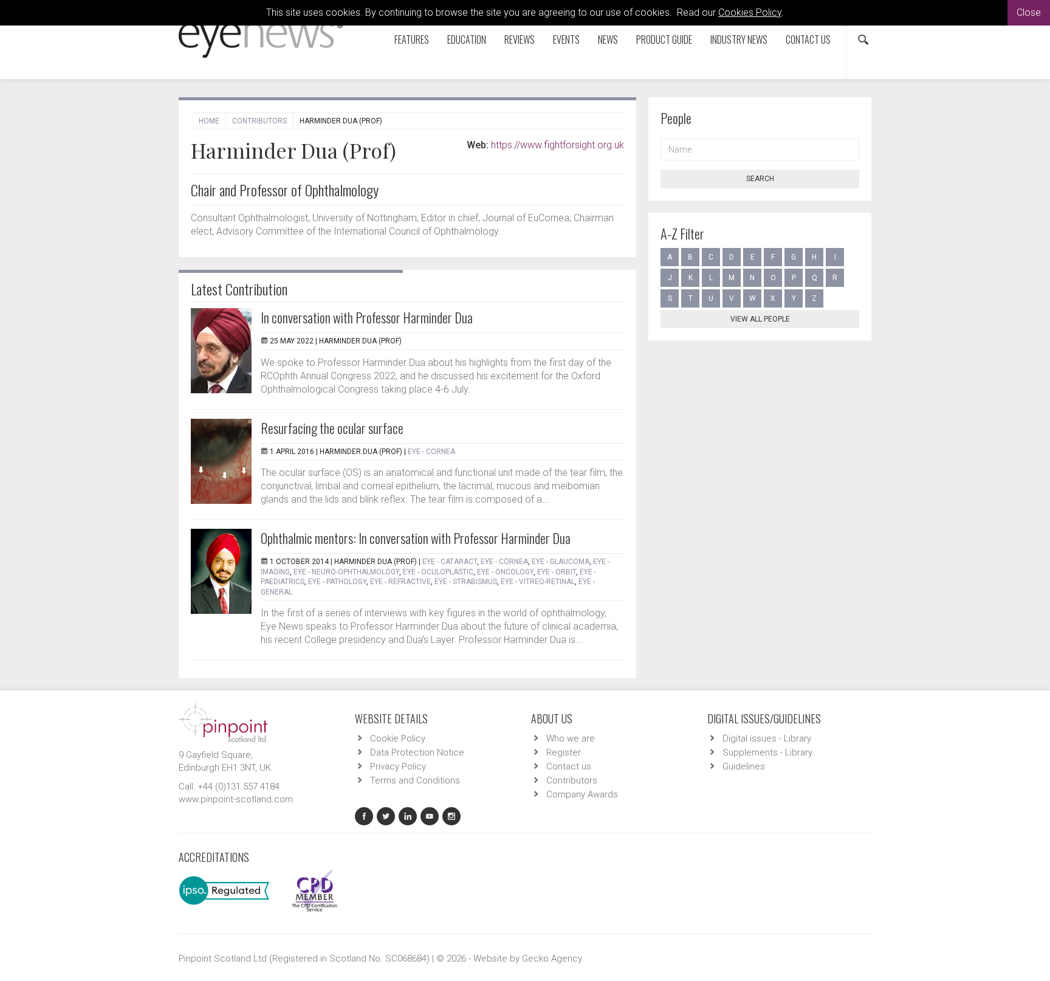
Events (566, 39)
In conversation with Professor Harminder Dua (367, 317)
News (608, 39)
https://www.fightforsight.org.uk (557, 145)
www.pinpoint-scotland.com (236, 799)
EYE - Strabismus (465, 581)
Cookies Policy (749, 12)
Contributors (259, 121)
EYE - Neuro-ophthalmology (346, 572)
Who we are (570, 738)
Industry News (738, 39)
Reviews (519, 39)
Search (760, 178)
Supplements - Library (767, 752)
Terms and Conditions (415, 780)
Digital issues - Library (766, 738)
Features (411, 39)
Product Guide (664, 39)
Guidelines (743, 766)
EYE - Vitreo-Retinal (538, 581)
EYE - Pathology (337, 581)
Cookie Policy (397, 738)
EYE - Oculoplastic (438, 572)
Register (563, 752)
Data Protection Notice (417, 752)
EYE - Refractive (400, 581)
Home (209, 121)
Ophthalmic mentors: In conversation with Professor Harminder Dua (416, 538)
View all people (760, 319)
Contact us (808, 39)
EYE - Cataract (449, 561)
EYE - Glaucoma (560, 561)
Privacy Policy (398, 766)
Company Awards (582, 794)
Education (466, 39)
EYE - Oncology (505, 572)
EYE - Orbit (556, 572)
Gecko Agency (552, 958)
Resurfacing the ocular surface (332, 428)
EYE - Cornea (431, 451)
